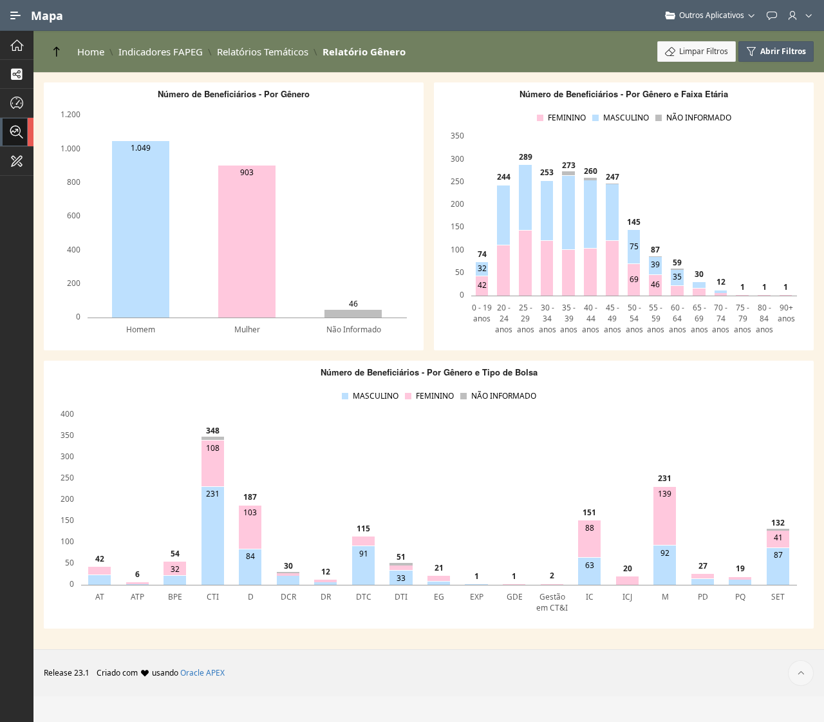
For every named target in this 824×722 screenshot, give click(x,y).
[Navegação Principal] (15, 15)
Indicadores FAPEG (160, 51)
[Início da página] (801, 673)
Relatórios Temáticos (262, 51)
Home (90, 51)
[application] (233, 211)
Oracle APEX (202, 672)
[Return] (57, 51)
